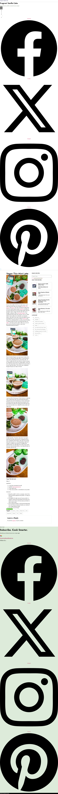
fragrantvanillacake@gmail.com (6, 538)
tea (17, 513)
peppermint (9, 513)
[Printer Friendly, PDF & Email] (9, 509)
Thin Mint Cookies (21, 313)
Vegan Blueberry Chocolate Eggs (44, 309)
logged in (14, 520)
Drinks (36, 325)
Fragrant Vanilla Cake (4, 0)
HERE (7, 322)
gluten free (22, 510)
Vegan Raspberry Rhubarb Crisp (43, 293)
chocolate (13, 510)
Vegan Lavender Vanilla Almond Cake (43, 284)
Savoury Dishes (37, 333)
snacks (36, 335)
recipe (14, 513)
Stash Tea (22, 309)
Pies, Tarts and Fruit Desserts (40, 329)
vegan (21, 513)
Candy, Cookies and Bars (39, 323)
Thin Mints (23, 306)
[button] (1, 8)
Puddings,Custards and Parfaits (40, 331)
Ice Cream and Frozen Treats (40, 327)
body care (37, 317)
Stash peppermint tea (17, 487)
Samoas (12, 307)
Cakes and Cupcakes (39, 321)
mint (26, 510)
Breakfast (36, 319)
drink (17, 510)
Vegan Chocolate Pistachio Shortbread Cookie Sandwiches (44, 301)
